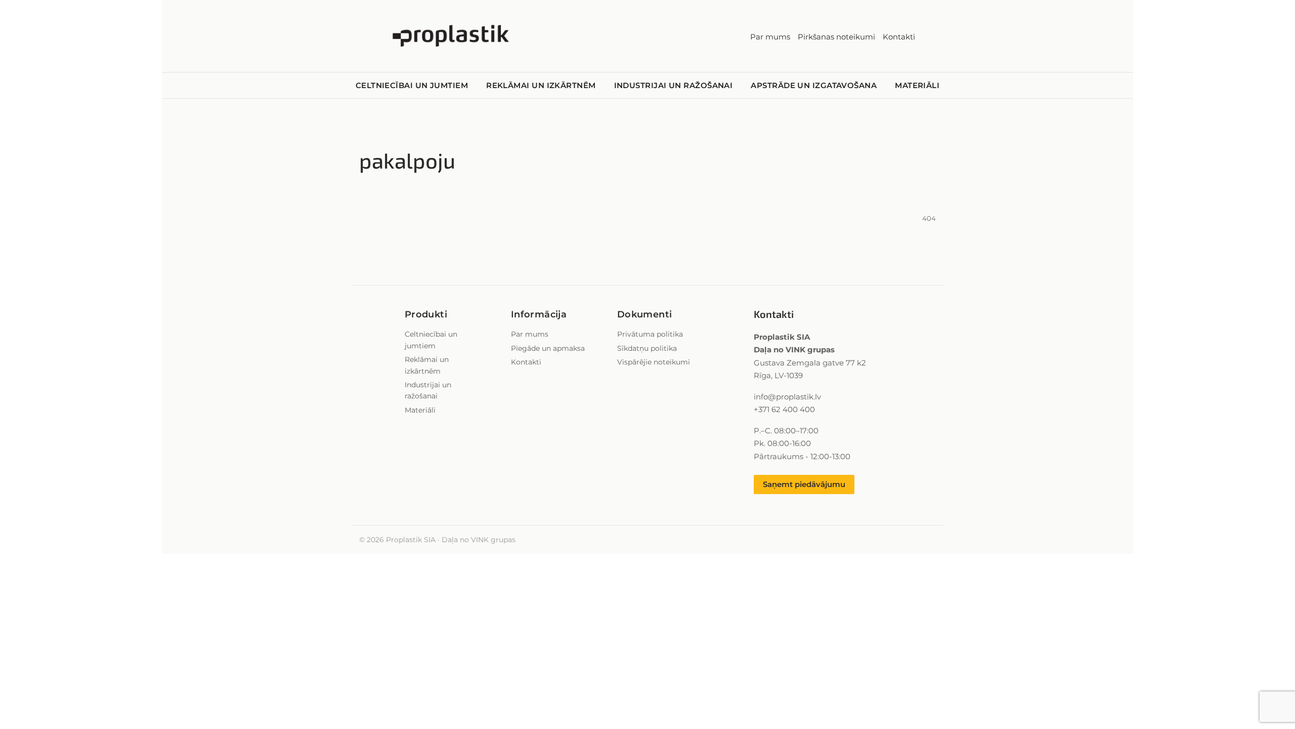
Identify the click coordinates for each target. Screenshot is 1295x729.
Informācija (539, 314)
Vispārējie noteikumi (653, 362)
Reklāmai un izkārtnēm (540, 85)
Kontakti (899, 37)
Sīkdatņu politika (647, 348)
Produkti (426, 314)
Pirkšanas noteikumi (836, 37)
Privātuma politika (650, 334)
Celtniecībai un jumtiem (412, 85)
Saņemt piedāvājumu (804, 484)
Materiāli (917, 85)
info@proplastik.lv (787, 396)
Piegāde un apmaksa (548, 348)
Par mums (770, 37)
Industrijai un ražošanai (673, 85)
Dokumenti (644, 314)
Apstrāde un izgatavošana (814, 85)
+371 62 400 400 (784, 409)
